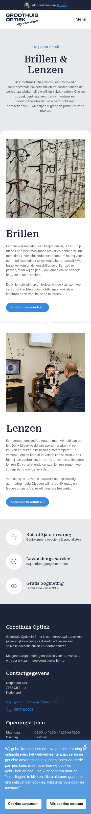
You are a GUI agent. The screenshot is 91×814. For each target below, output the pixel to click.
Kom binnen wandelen (27, 307)
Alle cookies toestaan (66, 804)
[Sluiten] (85, 746)
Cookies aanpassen (23, 804)
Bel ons (62, 5)
